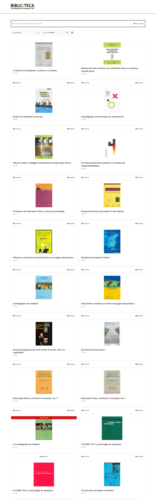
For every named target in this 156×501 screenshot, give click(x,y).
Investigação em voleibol (25, 303)
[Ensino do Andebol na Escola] (44, 101)
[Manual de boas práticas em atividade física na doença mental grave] (112, 53)
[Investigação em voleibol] (44, 287)
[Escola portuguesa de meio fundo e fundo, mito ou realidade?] (44, 334)
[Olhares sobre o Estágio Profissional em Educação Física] (44, 147)
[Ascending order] (38, 32)
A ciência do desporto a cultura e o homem (35, 70)
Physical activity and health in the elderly (102, 211)
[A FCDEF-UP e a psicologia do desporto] (112, 428)
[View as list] (72, 32)
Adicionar (18, 83)
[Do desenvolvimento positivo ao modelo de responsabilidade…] (112, 147)
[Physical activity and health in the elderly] (112, 195)
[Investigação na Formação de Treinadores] (112, 101)
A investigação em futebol (26, 444)
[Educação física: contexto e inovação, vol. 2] (44, 382)
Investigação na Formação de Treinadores (102, 116)
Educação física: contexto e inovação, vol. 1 (103, 398)
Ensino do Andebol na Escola (28, 116)
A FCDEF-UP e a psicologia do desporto (101, 444)
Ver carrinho (139, 24)
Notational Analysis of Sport (95, 257)
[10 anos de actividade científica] (112, 474)
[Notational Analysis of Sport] (112, 241)
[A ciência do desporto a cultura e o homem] (44, 54)
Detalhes (72, 83)
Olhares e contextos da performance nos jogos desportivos (43, 257)
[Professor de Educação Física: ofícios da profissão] (44, 195)
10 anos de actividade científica (97, 490)
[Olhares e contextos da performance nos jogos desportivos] (44, 241)
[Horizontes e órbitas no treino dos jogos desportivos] (112, 287)
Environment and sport (93, 350)
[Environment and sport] (112, 334)
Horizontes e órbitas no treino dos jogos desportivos (107, 303)
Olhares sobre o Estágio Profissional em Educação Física (42, 163)
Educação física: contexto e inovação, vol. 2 (35, 398)
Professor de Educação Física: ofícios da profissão (38, 211)
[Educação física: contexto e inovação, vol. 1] (112, 382)
